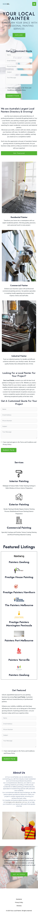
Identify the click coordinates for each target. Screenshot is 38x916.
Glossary (19, 905)
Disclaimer (19, 899)
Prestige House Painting (19, 577)
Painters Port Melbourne (19, 640)
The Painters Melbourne (19, 605)
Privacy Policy (21, 90)
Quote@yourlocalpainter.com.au (16, 802)
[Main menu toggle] (34, 4)
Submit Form (13, 96)
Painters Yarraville (19, 660)
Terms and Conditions (27, 442)
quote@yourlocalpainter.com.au (14, 860)
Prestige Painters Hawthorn (19, 592)
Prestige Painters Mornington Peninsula (19, 623)
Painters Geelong (19, 562)
